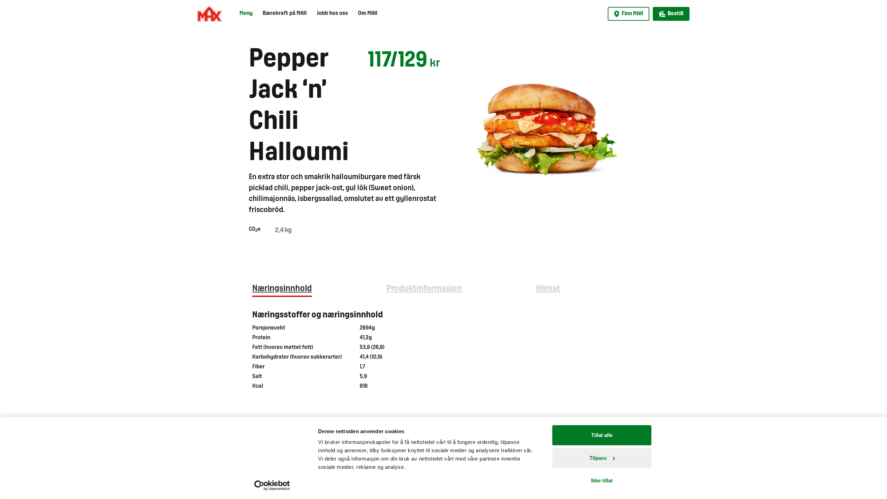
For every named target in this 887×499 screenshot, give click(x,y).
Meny (246, 13)
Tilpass (598, 458)
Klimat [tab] (548, 289)
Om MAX (367, 13)
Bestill (675, 13)
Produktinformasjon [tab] (424, 289)
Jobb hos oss (332, 13)
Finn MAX (632, 13)
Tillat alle (602, 435)
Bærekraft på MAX (285, 13)
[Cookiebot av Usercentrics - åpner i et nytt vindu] (272, 485)
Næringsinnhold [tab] (282, 289)
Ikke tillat (602, 480)
